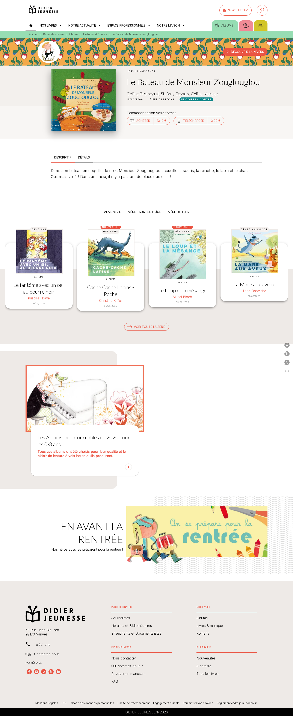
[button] (235, 10)
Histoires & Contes (95, 34)
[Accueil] (44, 10)
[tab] (31, 25)
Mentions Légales (46, 703)
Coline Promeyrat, (144, 93)
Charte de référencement (134, 703)
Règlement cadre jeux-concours (237, 703)
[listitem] (29, 671)
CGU (64, 703)
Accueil (33, 34)
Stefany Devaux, (176, 93)
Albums (73, 34)
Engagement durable (166, 703)
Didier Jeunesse (53, 34)
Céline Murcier (204, 93)
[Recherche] (262, 10)
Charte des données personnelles (92, 703)
